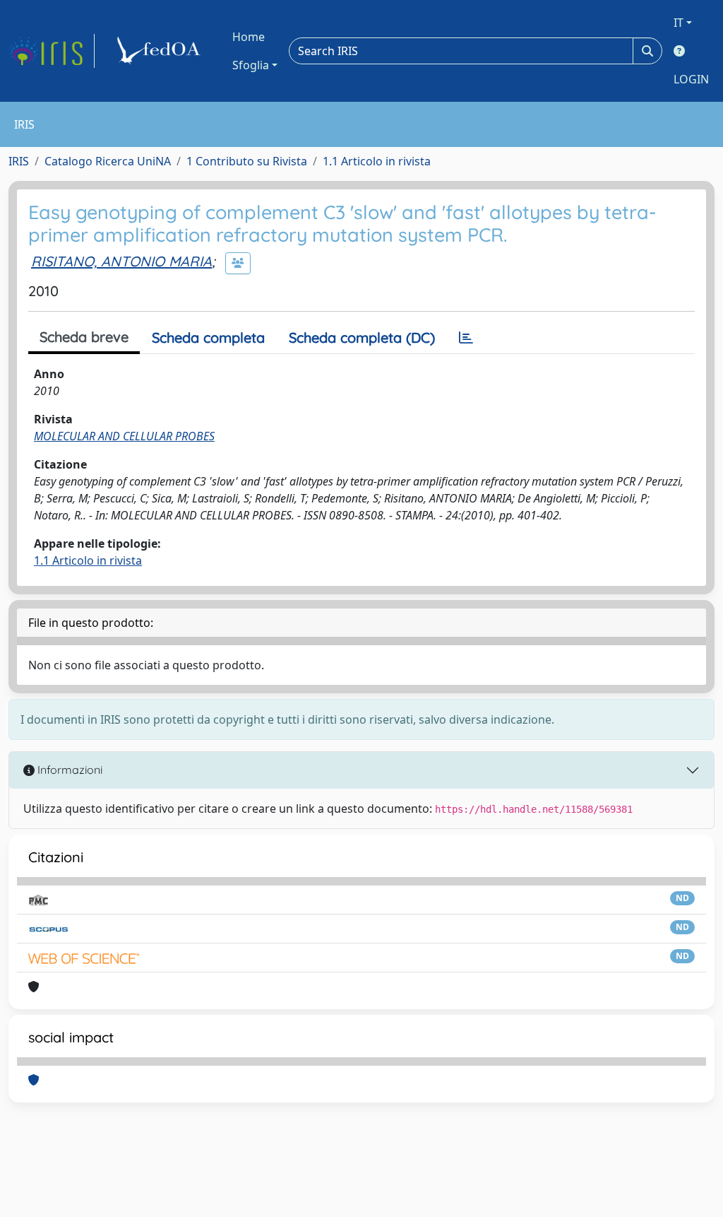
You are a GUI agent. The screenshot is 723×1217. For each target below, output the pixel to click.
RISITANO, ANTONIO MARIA (121, 261)
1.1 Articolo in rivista (377, 161)
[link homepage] (51, 51)
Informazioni (68, 770)
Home (248, 37)
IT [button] (678, 22)
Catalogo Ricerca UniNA (107, 161)
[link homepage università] (161, 51)
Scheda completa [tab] (208, 337)
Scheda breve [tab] (84, 337)
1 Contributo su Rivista (246, 161)
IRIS (18, 161)
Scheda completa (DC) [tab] (362, 337)
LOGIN (691, 79)
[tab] (466, 338)
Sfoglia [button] (250, 65)
